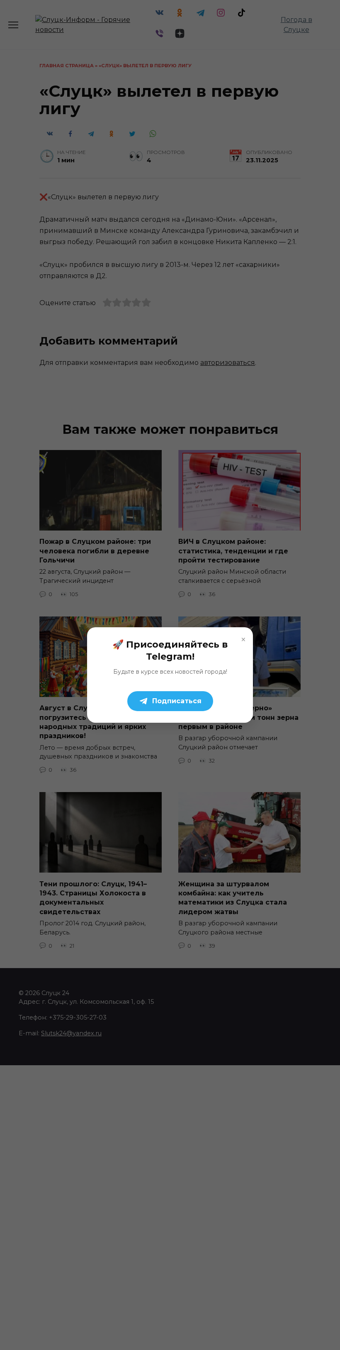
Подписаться (177, 701)
